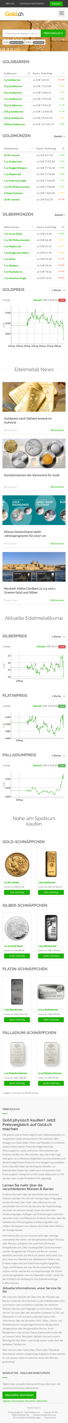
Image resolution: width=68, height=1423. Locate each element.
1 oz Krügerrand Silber (16, 252)
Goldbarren (15, 61)
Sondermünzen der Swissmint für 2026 (31, 475)
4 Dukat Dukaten (13, 193)
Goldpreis (13, 289)
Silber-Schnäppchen (24, 905)
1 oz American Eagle (15, 180)
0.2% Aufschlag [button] (17, 892)
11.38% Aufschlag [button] (17, 956)
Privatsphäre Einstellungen (27, 1417)
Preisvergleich (53, 33)
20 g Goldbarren (13, 92)
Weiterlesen (57, 430)
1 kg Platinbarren (13, 1009)
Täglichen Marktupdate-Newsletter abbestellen (24, 1401)
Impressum (50, 1417)
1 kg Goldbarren (46, 882)
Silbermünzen (17, 214)
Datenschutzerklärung (44, 1415)
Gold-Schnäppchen (23, 841)
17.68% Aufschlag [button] (51, 1020)
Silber (34, 42)
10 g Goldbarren (13, 86)
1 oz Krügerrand (13, 161)
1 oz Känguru (11, 265)
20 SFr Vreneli (11, 155)
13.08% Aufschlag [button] (51, 956)
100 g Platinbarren (48, 1009)
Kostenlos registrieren (32, 4)
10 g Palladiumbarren (50, 1073)
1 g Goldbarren (12, 79)
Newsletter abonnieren (19, 1395)
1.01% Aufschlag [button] (51, 892)
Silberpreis (14, 636)
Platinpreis (14, 695)
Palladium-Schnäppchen (29, 1032)
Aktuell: (38, 300)
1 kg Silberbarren (47, 946)
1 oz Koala (9, 258)
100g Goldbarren (20, 1415)
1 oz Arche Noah (13, 233)
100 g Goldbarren (14, 111)
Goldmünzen (16, 135)
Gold (13, 42)
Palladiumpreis (19, 755)
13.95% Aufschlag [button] (17, 1020)
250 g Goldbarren (14, 117)
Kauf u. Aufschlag (42, 73)
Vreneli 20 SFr (51, 1412)
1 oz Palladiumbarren (15, 1073)
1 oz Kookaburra (13, 271)
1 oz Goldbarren (13, 98)
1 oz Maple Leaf (12, 174)
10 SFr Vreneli (11, 199)
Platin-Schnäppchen (24, 969)
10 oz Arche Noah (13, 946)
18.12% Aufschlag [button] (17, 1083)
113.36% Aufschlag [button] (51, 1083)
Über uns (9, 4)
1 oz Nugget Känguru (15, 167)
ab (41, 79)
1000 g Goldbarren (14, 124)
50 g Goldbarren (13, 105)
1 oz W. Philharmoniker (17, 186)
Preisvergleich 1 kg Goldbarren (24, 1412)
